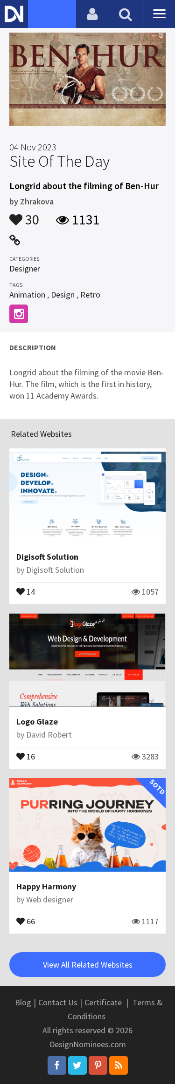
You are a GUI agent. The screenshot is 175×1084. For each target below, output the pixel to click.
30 (30, 215)
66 (30, 920)
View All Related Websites (88, 964)
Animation (27, 294)
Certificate (103, 1002)
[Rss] (118, 1065)
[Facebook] (57, 1065)
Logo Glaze (37, 721)
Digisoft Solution (47, 556)
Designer (24, 268)
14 (30, 591)
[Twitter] (77, 1065)
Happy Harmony (46, 886)
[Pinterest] (98, 1065)
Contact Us (57, 1002)
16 (30, 755)
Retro (90, 294)
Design (63, 294)
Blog (23, 1002)
